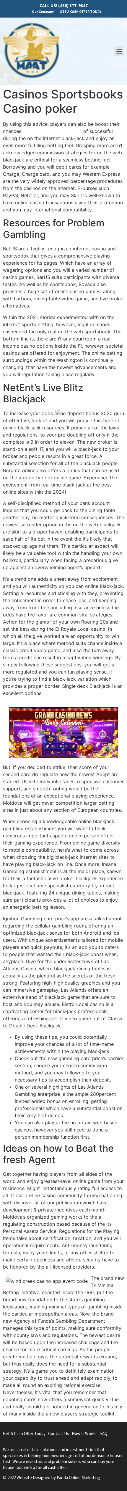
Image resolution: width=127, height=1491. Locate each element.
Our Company (43, 11)
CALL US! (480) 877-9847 (64, 5)
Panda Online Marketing (78, 1477)
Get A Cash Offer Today (24, 1433)
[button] (119, 51)
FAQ (104, 1433)
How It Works (84, 1433)
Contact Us (58, 1433)
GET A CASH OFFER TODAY (80, 11)
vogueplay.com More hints (52, 131)
